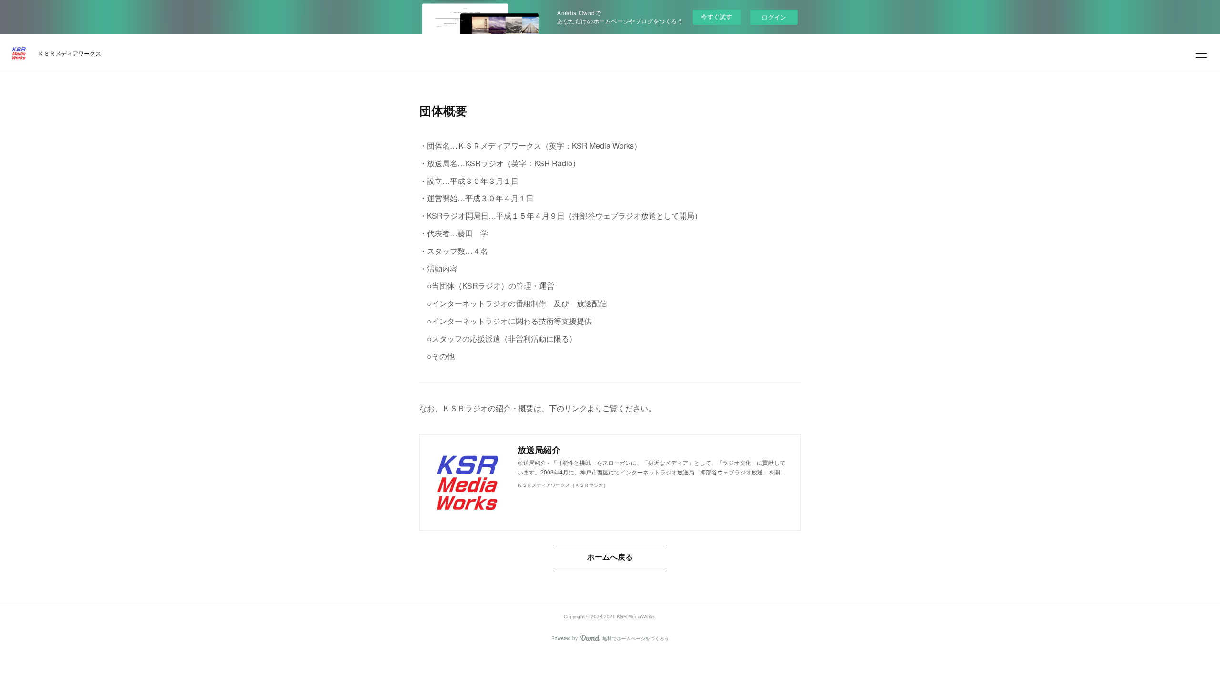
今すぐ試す (716, 16)
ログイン (774, 16)
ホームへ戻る (610, 556)
